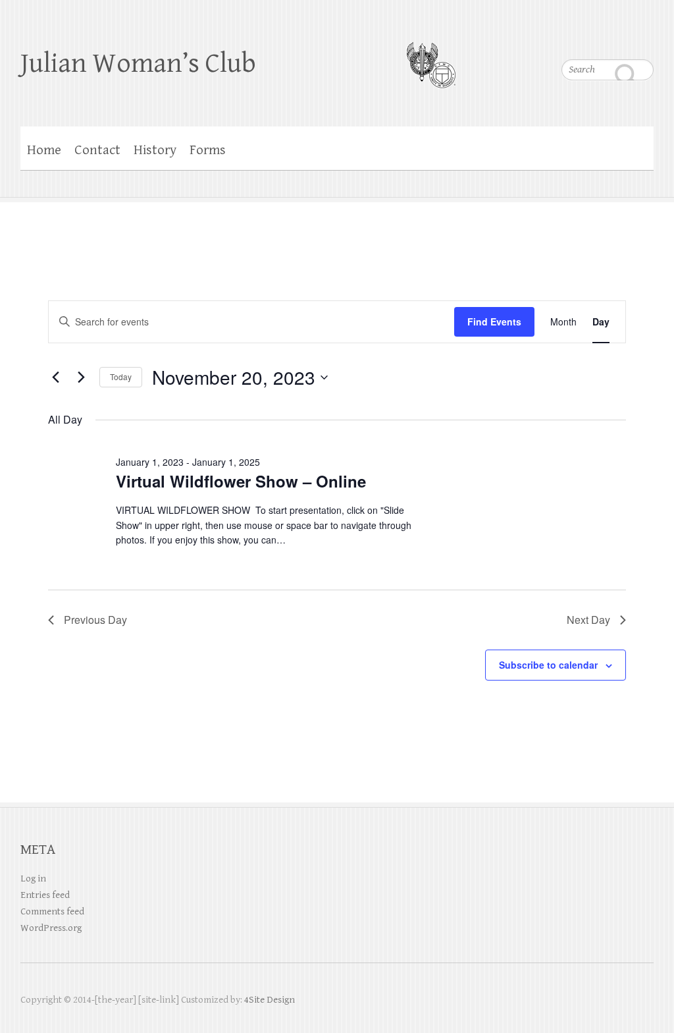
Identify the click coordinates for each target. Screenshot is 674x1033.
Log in (33, 878)
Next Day (588, 619)
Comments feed (52, 911)
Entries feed (45, 895)
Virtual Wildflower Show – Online (241, 481)
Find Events (494, 321)
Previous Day (95, 619)
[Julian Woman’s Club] (430, 56)
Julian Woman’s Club (138, 63)
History (155, 150)
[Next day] (82, 377)
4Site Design (269, 999)
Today (121, 376)
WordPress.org (51, 928)
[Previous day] (56, 377)
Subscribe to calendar (548, 664)
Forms (208, 150)
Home (44, 150)
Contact (97, 150)
